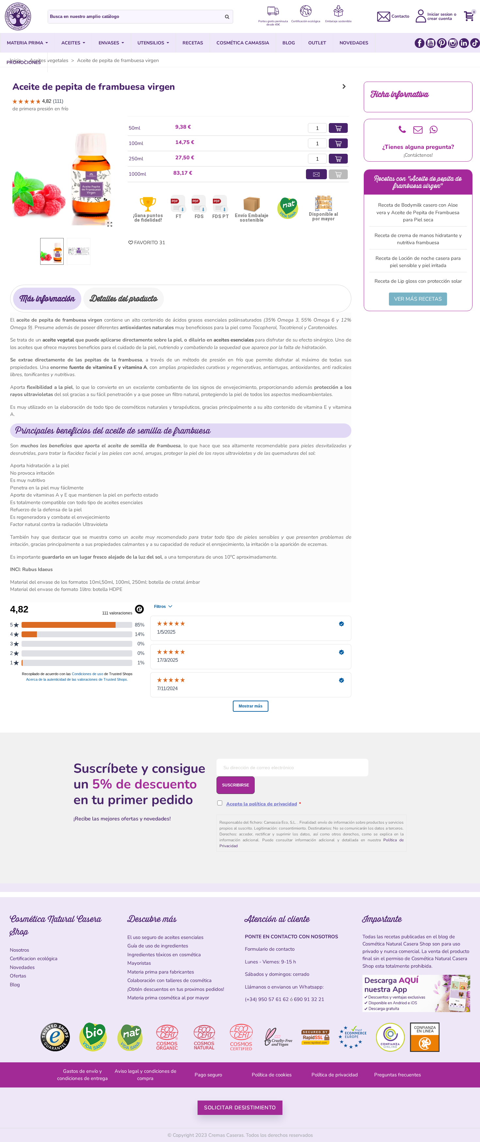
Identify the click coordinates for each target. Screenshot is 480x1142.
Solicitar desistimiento (240, 1107)
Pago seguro (208, 1074)
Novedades (22, 967)
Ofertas (18, 976)
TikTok (475, 43)
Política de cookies (272, 1074)
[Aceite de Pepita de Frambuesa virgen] (110, 225)
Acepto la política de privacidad (261, 804)
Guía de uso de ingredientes (157, 946)
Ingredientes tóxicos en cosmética (164, 954)
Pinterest (442, 43)
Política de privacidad (335, 1074)
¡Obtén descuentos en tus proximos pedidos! (175, 989)
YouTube (431, 43)
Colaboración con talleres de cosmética (169, 980)
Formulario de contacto (270, 949)
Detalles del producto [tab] (123, 298)
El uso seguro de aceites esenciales (165, 937)
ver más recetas (418, 299)
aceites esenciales (234, 340)
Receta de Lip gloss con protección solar (418, 281)
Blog (15, 984)
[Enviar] (227, 16)
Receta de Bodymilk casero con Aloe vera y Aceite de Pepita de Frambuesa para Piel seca (417, 212)
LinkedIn (464, 43)
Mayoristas (139, 963)
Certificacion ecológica (33, 958)
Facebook (419, 43)
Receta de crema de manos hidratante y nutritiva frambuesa (418, 239)
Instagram (453, 43)
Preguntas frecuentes (397, 1074)
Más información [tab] (47, 298)
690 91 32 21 (309, 999)
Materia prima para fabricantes (160, 972)
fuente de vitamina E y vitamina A (108, 367)
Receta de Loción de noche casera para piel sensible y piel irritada (418, 262)
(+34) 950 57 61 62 (267, 999)
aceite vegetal (58, 340)
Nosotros (19, 950)
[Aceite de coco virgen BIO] (344, 86)
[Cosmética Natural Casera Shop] (18, 16)
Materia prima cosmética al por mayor (168, 997)
